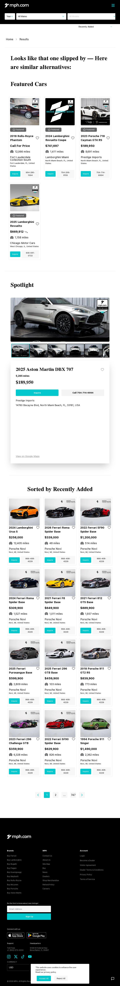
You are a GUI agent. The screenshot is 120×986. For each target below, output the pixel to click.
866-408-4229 (30, 560)
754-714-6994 (100, 173)
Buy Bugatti (12, 864)
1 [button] (47, 794)
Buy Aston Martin (14, 893)
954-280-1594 (30, 173)
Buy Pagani (12, 868)
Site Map (46, 864)
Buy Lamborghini (14, 860)
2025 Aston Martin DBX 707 (44, 369)
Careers (46, 889)
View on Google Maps (28, 456)
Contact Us (47, 856)
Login (82, 856)
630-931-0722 (30, 254)
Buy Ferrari (12, 856)
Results (24, 39)
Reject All (61, 978)
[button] (38, 795)
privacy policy (50, 972)
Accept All (43, 978)
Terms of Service (87, 879)
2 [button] (55, 794)
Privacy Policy (86, 875)
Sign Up (29, 916)
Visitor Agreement (88, 865)
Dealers (46, 876)
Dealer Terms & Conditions (91, 870)
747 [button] (73, 794)
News (45, 872)
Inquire (15, 174)
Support (10, 943)
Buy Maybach (12, 876)
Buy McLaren (12, 885)
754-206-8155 (65, 173)
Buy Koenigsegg (14, 872)
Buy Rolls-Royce (14, 880)
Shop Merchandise (51, 880)
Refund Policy (48, 885)
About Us (46, 860)
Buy (44, 868)
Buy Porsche (12, 889)
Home (9, 39)
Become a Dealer (87, 861)
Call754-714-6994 (82, 392)
